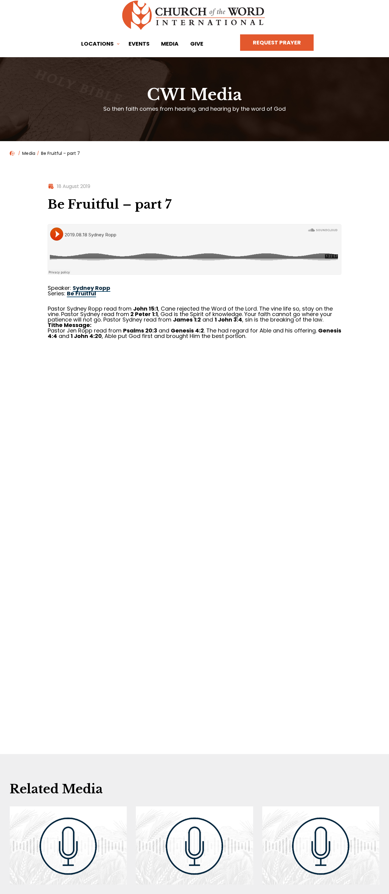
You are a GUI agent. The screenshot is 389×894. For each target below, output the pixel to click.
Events (139, 43)
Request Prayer (277, 42)
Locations (97, 43)
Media (169, 43)
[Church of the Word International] (194, 15)
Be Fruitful (81, 293)
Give (196, 43)
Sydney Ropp (91, 288)
